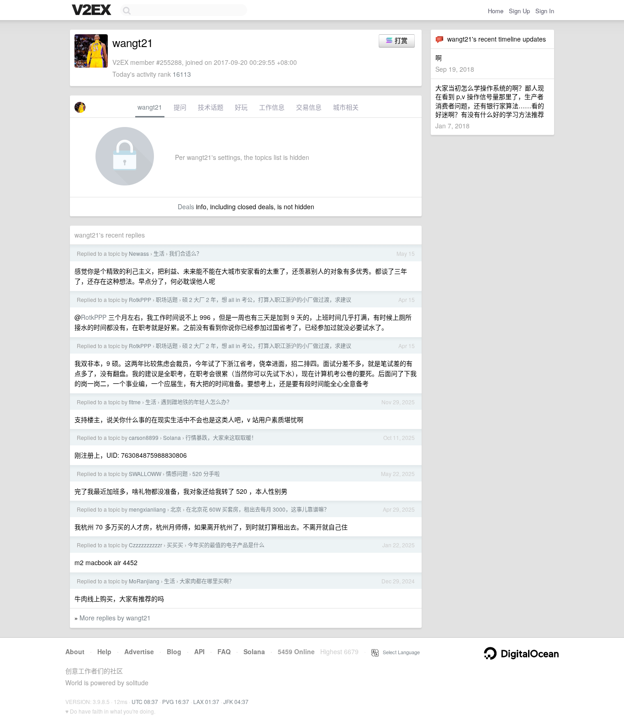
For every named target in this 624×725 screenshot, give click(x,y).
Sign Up (519, 10)
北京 (175, 509)
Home (495, 10)
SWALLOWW (145, 473)
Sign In (544, 10)
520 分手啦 (206, 473)
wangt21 (149, 106)
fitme (135, 402)
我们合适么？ (185, 253)
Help (104, 651)
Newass (139, 253)
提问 (180, 106)
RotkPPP (140, 299)
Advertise (139, 651)
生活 (158, 253)
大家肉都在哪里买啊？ (207, 581)
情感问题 (177, 473)
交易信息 (309, 106)
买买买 (175, 545)
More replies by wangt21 (115, 617)
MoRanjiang (144, 581)
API (199, 651)
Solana (172, 437)
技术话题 (210, 106)
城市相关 (346, 106)
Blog (174, 651)
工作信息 (272, 106)
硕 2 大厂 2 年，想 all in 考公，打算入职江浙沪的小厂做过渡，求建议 (266, 299)
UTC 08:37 (145, 701)
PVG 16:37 (175, 701)
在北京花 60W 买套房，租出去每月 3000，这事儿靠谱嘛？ (257, 509)
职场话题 (167, 299)
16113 (182, 74)
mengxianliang (147, 509)
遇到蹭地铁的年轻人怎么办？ (196, 402)
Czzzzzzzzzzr (145, 545)
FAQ (224, 651)
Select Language (399, 652)
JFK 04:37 (236, 701)
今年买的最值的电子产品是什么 (226, 545)
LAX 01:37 (206, 701)
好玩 (241, 106)
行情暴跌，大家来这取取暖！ (221, 437)
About (75, 651)
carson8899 (144, 437)
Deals (186, 206)
